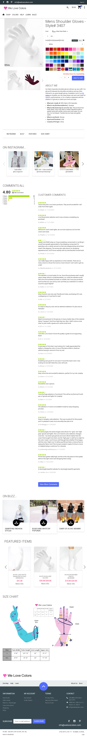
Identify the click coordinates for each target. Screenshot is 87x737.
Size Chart (45, 134)
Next (42, 80)
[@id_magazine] (17, 163)
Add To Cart (78, 78)
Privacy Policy (49, 698)
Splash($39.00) (59, 40)
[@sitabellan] (69, 163)
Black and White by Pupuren (41, 530)
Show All (74, 40)
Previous (5, 80)
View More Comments (48, 484)
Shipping (6, 708)
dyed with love (64, 732)
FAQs (4, 710)
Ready (80, 40)
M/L (52, 36)
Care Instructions (8, 705)
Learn (17, 683)
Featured (32, 134)
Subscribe (7, 721)
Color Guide (6, 700)
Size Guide (6, 698)
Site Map (5, 683)
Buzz (22, 134)
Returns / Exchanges (9, 703)
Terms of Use (49, 703)
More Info (19, 584)
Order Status (28, 700)
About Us (74, 683)
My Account (27, 698)
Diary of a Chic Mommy (70, 529)
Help (11, 683)
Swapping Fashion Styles (13, 530)
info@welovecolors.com (24, 2)
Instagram (11, 134)
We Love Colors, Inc (17, 731)
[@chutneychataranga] (43, 163)
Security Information (51, 700)
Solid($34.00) (49, 40)
